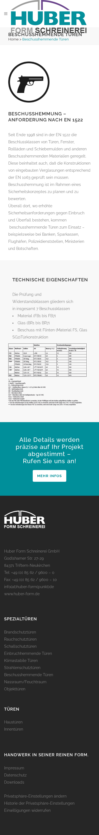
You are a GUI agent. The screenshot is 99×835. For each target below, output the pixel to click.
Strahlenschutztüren (22, 667)
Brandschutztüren (20, 632)
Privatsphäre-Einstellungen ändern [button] (35, 796)
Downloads (14, 782)
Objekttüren (14, 689)
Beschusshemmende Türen (28, 675)
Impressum (14, 768)
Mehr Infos (49, 476)
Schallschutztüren (20, 646)
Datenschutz (15, 775)
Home (13, 39)
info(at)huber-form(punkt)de (29, 587)
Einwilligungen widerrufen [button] (27, 810)
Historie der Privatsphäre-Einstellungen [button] (39, 803)
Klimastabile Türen (21, 660)
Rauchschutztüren (20, 639)
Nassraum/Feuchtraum (25, 682)
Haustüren (13, 722)
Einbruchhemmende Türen (28, 653)
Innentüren (13, 729)
